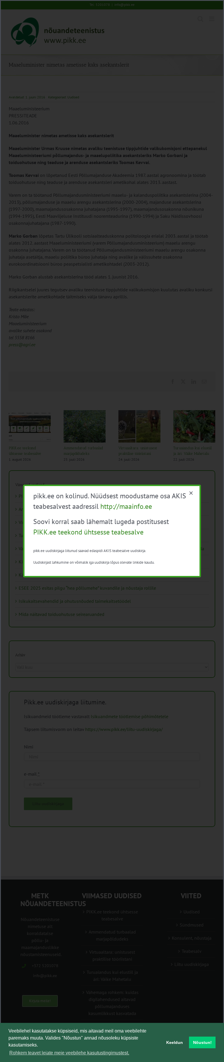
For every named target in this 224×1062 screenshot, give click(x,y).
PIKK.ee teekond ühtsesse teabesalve (88, 532)
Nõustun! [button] (202, 1042)
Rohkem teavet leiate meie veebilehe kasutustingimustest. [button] (69, 1052)
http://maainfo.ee (126, 506)
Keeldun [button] (174, 1042)
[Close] (191, 493)
